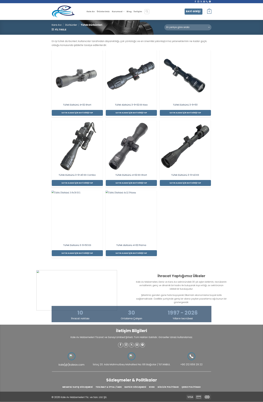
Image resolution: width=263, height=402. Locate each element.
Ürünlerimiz (103, 11)
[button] (146, 11)
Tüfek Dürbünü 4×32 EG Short (131, 175)
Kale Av (91, 11)
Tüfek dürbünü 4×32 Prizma (131, 245)
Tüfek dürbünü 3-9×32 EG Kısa (131, 104)
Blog (129, 11)
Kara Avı (56, 25)
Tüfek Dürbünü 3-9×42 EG (185, 175)
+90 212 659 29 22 (191, 364)
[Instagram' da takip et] (198, 2)
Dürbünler (71, 25)
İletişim (138, 11)
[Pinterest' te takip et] (210, 2)
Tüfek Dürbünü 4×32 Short (77, 104)
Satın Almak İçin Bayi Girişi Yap (77, 112)
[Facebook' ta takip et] (195, 2)
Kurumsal (117, 11)
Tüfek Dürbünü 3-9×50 (185, 104)
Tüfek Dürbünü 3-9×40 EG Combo (77, 175)
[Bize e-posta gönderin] (204, 2)
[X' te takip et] (201, 2)
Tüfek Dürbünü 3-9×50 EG (77, 245)
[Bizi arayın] (207, 2)
